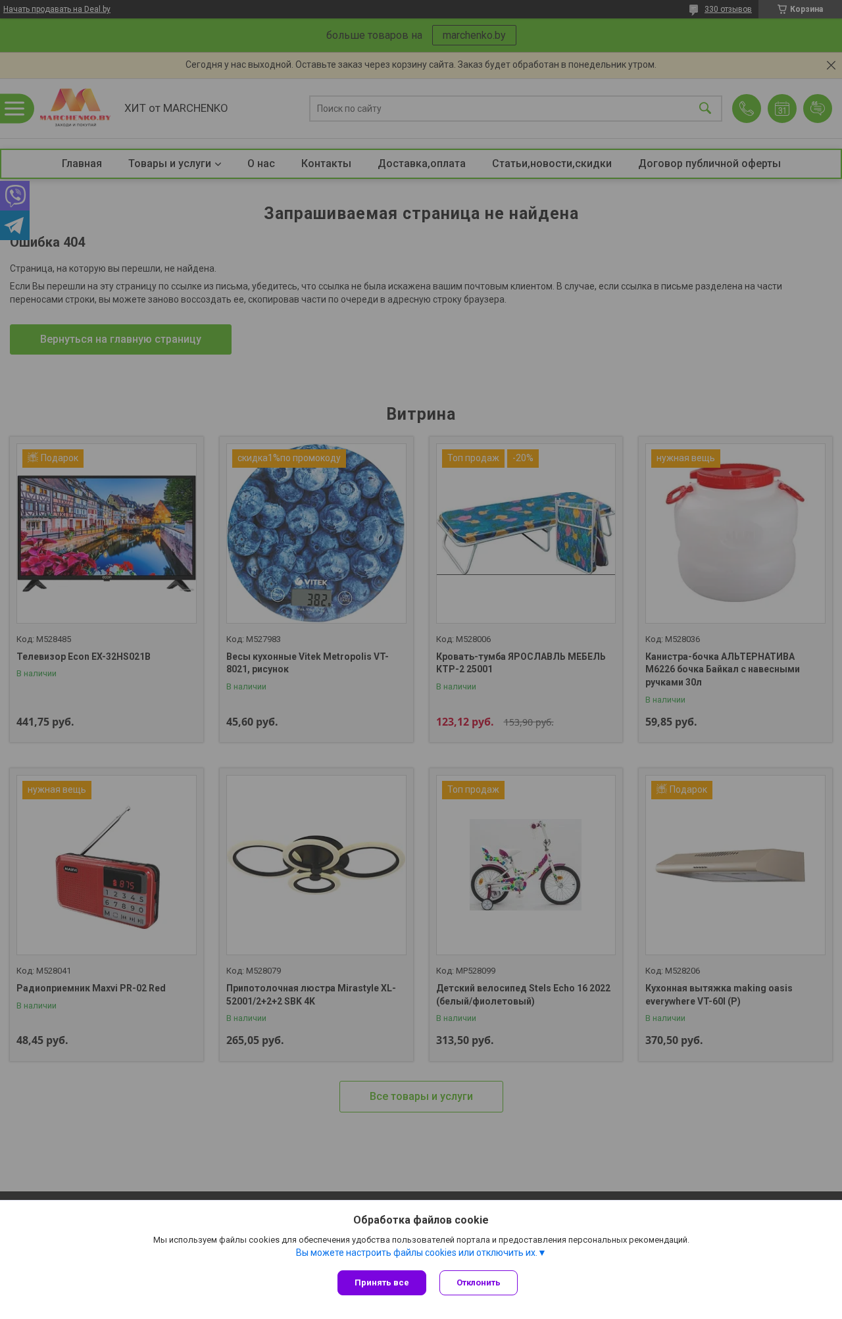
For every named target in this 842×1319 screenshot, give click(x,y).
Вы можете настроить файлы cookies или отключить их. (416, 1252)
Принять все (382, 1282)
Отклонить (479, 1282)
